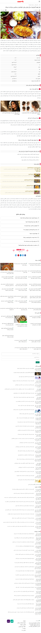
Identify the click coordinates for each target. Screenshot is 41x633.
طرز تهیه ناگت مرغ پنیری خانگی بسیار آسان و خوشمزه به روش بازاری (24, 583)
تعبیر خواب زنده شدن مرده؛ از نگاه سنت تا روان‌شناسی (26, 467)
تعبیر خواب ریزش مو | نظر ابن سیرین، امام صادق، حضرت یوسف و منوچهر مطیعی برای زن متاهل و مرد (19, 501)
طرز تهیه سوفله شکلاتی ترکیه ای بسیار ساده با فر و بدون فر (25, 603)
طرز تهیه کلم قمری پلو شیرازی (29, 179)
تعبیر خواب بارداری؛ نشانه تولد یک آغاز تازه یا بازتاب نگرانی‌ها (25, 475)
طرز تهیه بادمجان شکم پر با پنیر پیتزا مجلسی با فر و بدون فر (25, 607)
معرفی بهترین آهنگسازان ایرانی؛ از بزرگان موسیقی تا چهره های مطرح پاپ (24, 372)
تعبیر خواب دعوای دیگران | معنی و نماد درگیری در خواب (26, 405)
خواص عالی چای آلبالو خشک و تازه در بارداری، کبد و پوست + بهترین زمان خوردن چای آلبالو (21, 612)
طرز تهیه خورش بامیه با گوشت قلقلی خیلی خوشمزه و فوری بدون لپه (24, 562)
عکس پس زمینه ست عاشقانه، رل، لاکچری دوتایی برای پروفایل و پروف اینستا (23, 489)
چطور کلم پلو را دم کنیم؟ (33, 233)
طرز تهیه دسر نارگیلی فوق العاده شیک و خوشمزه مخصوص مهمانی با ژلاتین (23, 599)
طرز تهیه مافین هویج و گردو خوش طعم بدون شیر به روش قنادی (25, 558)
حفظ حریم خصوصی (22, 626)
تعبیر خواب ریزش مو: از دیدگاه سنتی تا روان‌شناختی (27, 442)
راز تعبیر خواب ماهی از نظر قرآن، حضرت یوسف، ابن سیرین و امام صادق (24, 493)
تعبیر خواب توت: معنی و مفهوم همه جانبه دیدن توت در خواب (25, 417)
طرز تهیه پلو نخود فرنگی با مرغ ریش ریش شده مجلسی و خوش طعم (7, 285)
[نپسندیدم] (13, 250)
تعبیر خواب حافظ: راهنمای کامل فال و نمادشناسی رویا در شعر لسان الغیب (23, 409)
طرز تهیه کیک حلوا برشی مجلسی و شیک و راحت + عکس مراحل (25, 587)
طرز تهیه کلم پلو (31, 174)
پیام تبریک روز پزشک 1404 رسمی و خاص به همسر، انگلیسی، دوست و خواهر (23, 518)
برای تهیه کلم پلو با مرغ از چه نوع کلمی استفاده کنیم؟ (28, 218)
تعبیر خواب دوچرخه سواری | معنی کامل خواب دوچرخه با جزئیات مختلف (24, 397)
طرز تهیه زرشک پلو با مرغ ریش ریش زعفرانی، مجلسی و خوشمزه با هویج (35, 297)
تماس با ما (24, 630)
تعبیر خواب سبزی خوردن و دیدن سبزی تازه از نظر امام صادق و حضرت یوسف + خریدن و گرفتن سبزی (19, 509)
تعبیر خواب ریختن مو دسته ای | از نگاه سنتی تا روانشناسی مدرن (25, 401)
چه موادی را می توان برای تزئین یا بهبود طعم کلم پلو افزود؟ (27, 245)
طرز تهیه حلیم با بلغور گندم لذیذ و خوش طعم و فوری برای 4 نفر (25, 570)
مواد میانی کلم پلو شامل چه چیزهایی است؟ (30, 229)
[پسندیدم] (27, 250)
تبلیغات (24, 621)
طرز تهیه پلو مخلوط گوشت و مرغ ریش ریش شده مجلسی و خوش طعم (35, 285)
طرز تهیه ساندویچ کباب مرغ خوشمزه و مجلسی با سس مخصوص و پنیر (21, 325)
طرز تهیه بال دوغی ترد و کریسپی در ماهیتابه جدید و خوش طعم (35, 324)
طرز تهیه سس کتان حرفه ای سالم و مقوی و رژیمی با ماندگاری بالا (25, 574)
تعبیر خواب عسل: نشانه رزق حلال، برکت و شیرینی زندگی (26, 479)
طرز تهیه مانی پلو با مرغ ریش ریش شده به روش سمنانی (20, 271)
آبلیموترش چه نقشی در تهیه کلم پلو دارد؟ (30, 225)
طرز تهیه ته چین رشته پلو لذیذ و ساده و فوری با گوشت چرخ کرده (24, 554)
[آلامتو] (12, 622)
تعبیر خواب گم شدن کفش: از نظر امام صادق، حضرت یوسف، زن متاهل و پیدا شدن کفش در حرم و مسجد (19, 497)
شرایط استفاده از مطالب (21, 623)
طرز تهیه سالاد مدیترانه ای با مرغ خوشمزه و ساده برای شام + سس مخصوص (23, 541)
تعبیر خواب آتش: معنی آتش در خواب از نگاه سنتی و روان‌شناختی (25, 446)
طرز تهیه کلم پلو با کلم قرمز (29, 191)
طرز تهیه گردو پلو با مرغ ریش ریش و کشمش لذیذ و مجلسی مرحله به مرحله (21, 285)
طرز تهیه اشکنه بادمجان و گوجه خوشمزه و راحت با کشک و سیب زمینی (24, 591)
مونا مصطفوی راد (36, 10)
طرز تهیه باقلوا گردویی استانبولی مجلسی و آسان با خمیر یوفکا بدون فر (24, 537)
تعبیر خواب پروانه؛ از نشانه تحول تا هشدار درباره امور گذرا (26, 434)
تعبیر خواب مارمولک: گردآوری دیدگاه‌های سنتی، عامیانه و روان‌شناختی (24, 463)
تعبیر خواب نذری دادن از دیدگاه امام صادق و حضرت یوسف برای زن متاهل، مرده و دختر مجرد (20, 526)
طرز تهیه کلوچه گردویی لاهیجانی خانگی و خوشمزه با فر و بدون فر (25, 579)
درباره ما (24, 628)
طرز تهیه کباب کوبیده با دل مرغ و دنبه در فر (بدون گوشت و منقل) (21, 348)
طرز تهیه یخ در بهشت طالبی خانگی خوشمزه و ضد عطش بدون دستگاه (24, 595)
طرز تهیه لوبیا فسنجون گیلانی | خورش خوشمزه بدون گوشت (8, 336)
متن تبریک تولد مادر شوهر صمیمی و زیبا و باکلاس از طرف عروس (25, 505)
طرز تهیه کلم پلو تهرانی (30, 185)
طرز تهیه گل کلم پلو (31, 167)
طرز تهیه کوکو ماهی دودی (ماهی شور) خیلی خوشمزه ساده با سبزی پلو (24, 533)
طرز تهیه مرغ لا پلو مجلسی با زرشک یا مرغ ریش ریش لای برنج (20, 309)
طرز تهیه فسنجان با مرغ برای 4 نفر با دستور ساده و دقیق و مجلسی (34, 348)
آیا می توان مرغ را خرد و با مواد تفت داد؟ (30, 241)
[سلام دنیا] (8, 622)
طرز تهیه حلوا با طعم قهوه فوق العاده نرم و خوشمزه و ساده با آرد (25, 546)
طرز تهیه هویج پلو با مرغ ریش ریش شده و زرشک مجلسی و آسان (7, 273)
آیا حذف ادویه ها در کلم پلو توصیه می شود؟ (30, 237)
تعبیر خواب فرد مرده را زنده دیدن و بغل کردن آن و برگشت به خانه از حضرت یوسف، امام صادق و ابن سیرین (18, 522)
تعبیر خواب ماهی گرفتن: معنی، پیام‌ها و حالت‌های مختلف (26, 450)
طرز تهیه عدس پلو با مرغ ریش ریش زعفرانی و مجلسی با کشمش (20, 297)
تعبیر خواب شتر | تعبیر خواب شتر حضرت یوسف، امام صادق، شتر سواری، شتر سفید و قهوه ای (21, 513)
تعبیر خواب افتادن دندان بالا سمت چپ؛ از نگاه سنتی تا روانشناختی (24, 384)
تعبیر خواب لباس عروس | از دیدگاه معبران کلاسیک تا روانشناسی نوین (24, 471)
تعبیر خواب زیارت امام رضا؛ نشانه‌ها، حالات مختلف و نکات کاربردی (25, 426)
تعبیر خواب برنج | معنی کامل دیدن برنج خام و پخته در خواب (25, 459)
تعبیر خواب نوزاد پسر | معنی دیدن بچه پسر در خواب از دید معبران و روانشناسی (23, 438)
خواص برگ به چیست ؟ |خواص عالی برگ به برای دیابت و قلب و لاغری (24, 550)
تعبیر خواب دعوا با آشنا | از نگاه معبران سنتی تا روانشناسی (26, 430)
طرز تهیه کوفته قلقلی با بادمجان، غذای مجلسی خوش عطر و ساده (8, 324)
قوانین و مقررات (23, 624)
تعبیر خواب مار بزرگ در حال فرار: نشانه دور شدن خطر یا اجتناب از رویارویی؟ (23, 380)
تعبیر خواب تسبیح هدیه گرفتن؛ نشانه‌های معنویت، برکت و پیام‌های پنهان (24, 393)
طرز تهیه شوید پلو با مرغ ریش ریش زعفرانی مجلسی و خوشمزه (7, 297)
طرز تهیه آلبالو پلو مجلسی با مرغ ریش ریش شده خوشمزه (7, 309)
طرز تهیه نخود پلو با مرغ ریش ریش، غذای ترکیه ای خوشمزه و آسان (34, 309)
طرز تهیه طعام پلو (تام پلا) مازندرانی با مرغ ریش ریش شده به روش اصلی (34, 271)
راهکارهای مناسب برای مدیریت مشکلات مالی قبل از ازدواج (25, 368)
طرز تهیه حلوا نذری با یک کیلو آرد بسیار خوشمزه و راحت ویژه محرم (24, 566)
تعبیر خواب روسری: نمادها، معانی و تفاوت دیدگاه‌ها (27, 413)
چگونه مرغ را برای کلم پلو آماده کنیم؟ (31, 221)
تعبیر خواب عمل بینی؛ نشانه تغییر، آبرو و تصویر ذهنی (26, 376)
